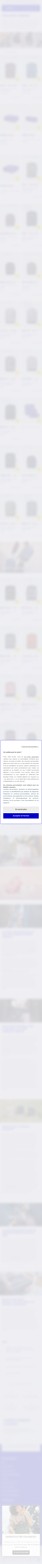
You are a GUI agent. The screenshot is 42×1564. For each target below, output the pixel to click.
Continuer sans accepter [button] (30, 746)
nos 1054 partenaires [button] (31, 757)
